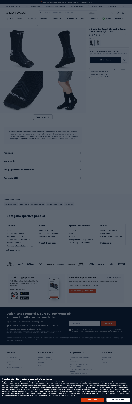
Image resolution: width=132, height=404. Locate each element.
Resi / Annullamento (45, 360)
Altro (123, 69)
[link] (111, 12)
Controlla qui (107, 77)
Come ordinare (11, 357)
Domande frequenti (45, 357)
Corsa (20, 25)
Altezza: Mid (69, 204)
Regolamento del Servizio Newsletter (43, 332)
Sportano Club (78, 6)
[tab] (43, 152)
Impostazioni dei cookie (78, 374)
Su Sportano (106, 357)
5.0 (102, 35)
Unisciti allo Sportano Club (82, 291)
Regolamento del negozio (79, 357)
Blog (39, 365)
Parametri (9, 153)
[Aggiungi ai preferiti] (124, 60)
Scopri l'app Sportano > (18, 289)
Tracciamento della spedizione (13, 361)
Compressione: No (37, 204)
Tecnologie (9, 161)
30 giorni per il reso (34, 6)
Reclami (41, 363)
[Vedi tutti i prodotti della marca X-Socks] (125, 35)
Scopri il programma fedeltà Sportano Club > (84, 285)
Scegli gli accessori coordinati (19, 169)
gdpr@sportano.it (122, 393)
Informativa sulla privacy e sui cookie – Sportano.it (57, 395)
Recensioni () (11, 178)
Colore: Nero (24, 204)
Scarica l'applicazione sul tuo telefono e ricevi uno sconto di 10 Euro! (67, 2)
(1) (103, 35)
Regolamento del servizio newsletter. (112, 331)
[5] (94, 35)
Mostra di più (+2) (43, 117)
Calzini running (44, 25)
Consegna (10, 364)
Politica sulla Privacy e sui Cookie (14, 340)
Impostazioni (118, 400)
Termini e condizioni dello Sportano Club (79, 365)
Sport (15, 25)
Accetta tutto (93, 400)
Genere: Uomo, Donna (54, 204)
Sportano (8, 25)
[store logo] (16, 12)
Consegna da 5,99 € (15, 6)
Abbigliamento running (31, 25)
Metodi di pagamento (14, 367)
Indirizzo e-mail (76, 323)
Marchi (93, 19)
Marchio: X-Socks (11, 204)
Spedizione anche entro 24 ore (56, 6)
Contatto (113, 6)
